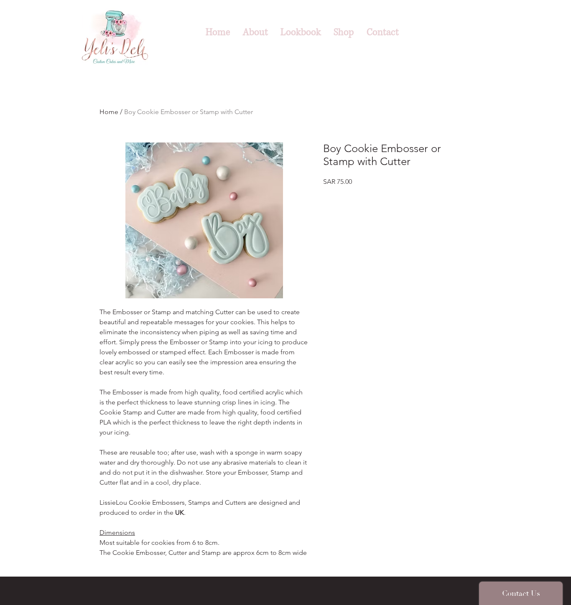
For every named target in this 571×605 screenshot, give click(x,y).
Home (108, 112)
